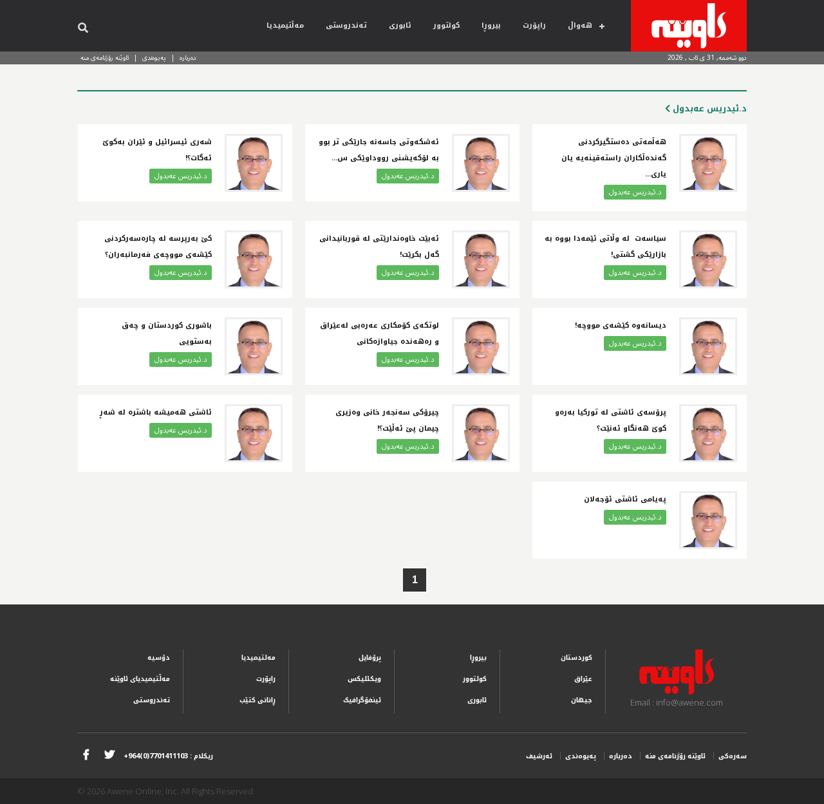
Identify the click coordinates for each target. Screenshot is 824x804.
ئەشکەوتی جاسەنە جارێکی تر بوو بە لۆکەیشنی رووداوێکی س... (379, 150)
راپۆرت (534, 25)
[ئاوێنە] (689, 25)
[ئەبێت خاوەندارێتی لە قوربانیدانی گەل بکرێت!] (481, 259)
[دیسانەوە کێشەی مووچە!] (708, 346)
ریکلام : (168, 756)
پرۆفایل (370, 657)
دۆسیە (158, 657)
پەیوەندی (154, 57)
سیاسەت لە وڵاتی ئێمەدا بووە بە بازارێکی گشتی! (605, 246)
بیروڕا (491, 25)
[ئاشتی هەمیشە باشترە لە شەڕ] (254, 433)
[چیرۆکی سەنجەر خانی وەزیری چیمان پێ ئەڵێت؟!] (481, 433)
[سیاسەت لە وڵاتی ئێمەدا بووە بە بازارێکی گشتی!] (708, 259)
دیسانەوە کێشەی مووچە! (620, 325)
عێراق (583, 679)
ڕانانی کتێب (257, 700)
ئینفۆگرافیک (362, 700)
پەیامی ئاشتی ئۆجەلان (625, 499)
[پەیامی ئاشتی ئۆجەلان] (708, 520)
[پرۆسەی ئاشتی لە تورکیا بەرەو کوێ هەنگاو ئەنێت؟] (708, 433)
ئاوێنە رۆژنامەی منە (104, 57)
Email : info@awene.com (676, 702)
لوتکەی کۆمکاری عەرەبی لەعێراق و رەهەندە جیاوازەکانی (379, 333)
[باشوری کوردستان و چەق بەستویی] (254, 346)
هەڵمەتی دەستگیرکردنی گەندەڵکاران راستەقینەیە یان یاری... (613, 158)
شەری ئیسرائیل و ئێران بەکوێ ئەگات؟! (157, 150)
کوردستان (576, 657)
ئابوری (400, 25)
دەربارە (188, 57)
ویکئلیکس (364, 679)
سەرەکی (732, 756)
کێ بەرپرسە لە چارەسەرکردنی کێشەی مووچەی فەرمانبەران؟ (158, 246)
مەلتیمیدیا (258, 657)
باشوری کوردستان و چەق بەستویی (167, 333)
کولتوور (446, 25)
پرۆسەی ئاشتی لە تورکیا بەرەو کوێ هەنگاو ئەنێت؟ (610, 420)
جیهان (581, 700)
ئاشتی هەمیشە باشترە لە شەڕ (154, 412)
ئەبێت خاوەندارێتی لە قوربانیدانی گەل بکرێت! (379, 246)
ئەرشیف (539, 756)
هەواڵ (580, 25)
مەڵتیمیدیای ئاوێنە (140, 679)
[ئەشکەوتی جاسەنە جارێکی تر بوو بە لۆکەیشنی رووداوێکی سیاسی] (481, 163)
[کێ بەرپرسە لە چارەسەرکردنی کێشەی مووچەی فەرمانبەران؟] (254, 259)
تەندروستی (346, 25)
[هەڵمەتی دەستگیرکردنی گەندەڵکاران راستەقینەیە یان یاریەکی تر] (708, 163)
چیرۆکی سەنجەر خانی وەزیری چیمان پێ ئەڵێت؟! (387, 420)
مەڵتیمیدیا (285, 25)
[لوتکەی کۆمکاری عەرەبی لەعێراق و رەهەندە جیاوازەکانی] (481, 346)
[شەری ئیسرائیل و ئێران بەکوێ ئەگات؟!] (254, 163)
